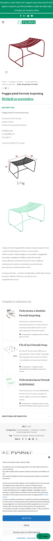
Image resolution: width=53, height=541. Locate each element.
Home (4, 82)
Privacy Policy (32, 538)
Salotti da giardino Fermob (41, 406)
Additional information (14, 416)
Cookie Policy (21, 538)
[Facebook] (20, 16)
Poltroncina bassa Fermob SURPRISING (34, 382)
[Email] (28, 16)
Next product (8, 88)
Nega (26, 525)
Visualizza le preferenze (26, 532)
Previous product (3, 88)
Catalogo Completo (15, 82)
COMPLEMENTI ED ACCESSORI (28, 369)
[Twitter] (26, 439)
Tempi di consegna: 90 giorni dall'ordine (28, 436)
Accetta (26, 518)
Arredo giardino (31, 82)
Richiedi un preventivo (17, 99)
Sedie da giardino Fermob (27, 84)
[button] (49, 457)
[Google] (24, 16)
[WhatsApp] (36, 439)
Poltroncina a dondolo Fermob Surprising (32, 313)
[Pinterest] (33, 439)
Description (8, 107)
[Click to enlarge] (6, 72)
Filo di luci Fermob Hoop (33, 344)
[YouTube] (32, 16)
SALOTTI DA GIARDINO (26, 406)
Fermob (45, 403)
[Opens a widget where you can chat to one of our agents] (43, 536)
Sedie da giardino (8, 84)
